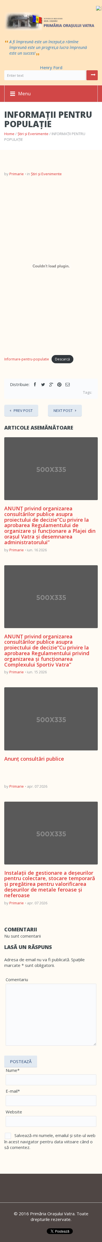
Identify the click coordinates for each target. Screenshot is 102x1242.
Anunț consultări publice (34, 758)
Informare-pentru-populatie (26, 359)
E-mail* (13, 1091)
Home (9, 133)
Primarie (16, 173)
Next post (63, 410)
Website (14, 1112)
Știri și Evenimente (33, 133)
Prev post (23, 410)
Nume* (13, 1070)
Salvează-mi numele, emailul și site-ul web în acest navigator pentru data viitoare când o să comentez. (49, 1141)
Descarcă (62, 359)
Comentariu (17, 979)
